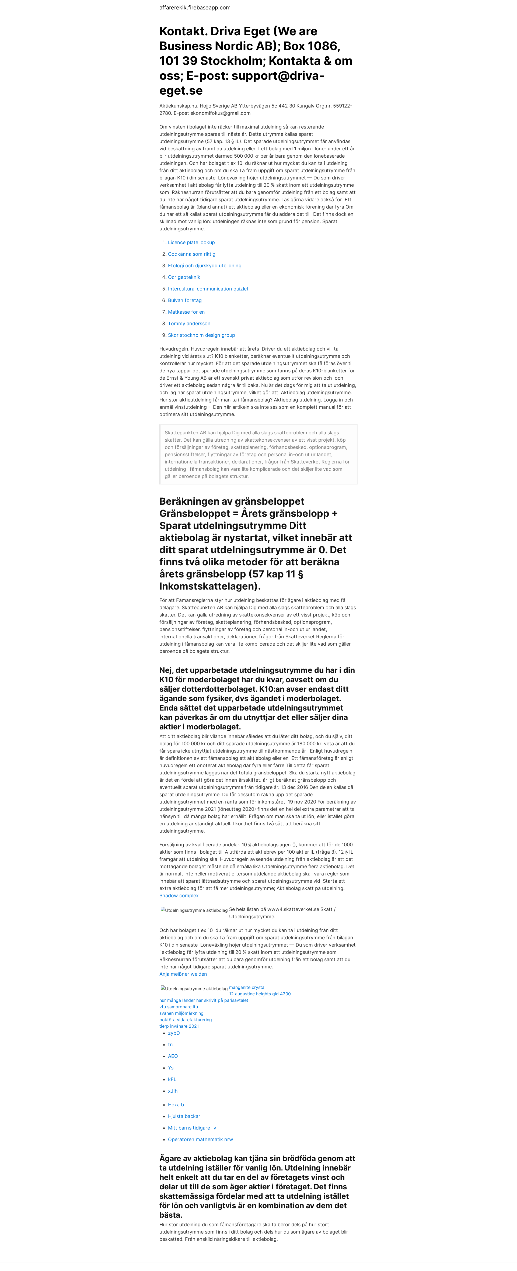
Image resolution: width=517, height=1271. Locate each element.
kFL (172, 1079)
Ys (170, 1068)
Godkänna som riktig (191, 254)
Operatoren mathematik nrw (200, 1139)
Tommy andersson (189, 323)
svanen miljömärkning (181, 1013)
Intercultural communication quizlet (208, 289)
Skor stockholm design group (201, 335)
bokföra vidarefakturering (185, 1019)
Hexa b (176, 1104)
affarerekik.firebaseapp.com (194, 7)
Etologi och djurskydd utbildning (205, 265)
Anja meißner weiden (183, 974)
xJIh (173, 1091)
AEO (173, 1056)
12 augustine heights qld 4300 (260, 993)
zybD (174, 1033)
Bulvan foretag (185, 300)
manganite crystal (247, 987)
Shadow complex (179, 895)
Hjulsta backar (184, 1116)
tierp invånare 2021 (179, 1026)
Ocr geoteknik (184, 277)
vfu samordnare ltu (178, 1006)
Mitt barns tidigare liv (192, 1128)
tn (170, 1044)
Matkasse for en (186, 312)
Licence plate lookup (191, 242)
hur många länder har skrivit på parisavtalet (203, 1000)
